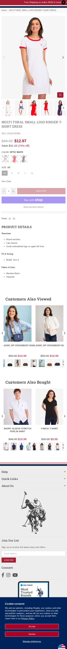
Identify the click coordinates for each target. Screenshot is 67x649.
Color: (12, 152)
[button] (57, 299)
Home (4, 10)
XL (32, 173)
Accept (32, 626)
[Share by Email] (14, 218)
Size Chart (6, 181)
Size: (6, 167)
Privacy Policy (27, 618)
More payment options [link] (34, 207)
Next (63, 57)
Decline (32, 634)
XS (4, 173)
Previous (4, 57)
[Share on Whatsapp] (10, 218)
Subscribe (9, 560)
